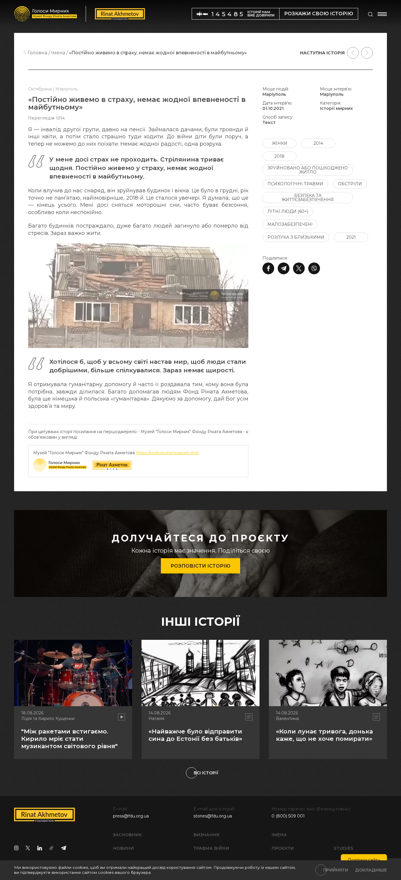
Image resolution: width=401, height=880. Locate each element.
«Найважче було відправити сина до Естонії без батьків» (195, 735)
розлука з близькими (295, 237)
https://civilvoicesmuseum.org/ (167, 452)
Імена (279, 834)
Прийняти (335, 870)
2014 (318, 143)
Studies (343, 848)
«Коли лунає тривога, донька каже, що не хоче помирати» (324, 735)
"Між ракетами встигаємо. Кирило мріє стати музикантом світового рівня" (69, 739)
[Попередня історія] (353, 53)
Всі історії (206, 772)
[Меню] (382, 14)
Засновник (127, 834)
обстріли (350, 183)
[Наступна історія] (367, 53)
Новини (123, 848)
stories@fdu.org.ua (212, 816)
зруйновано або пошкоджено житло (307, 170)
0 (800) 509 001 (288, 816)
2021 (351, 237)
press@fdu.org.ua (131, 816)
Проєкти (283, 848)
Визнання (206, 834)
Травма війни (211, 848)
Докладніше (371, 870)
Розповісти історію (200, 566)
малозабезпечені (290, 224)
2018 (279, 156)
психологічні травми (295, 183)
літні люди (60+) (287, 211)
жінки (279, 143)
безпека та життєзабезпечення (308, 197)
